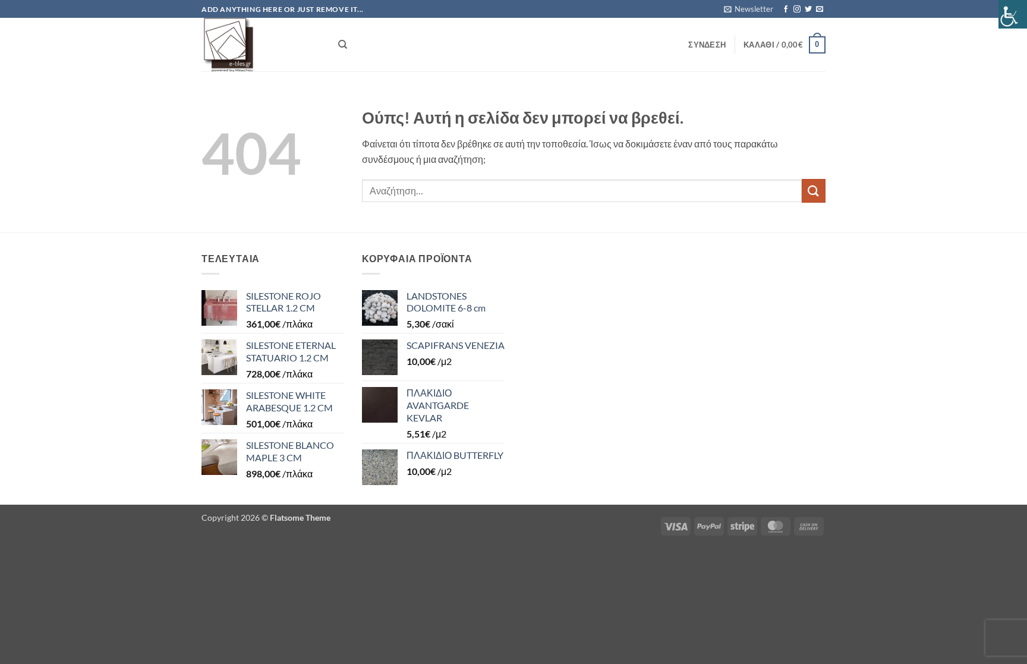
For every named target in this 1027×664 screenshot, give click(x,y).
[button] (748, 9)
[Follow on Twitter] (808, 9)
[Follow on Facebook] (785, 9)
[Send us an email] (819, 9)
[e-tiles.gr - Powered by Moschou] (260, 44)
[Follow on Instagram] (797, 9)
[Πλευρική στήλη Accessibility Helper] (1012, 14)
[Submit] (814, 190)
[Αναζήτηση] (342, 44)
